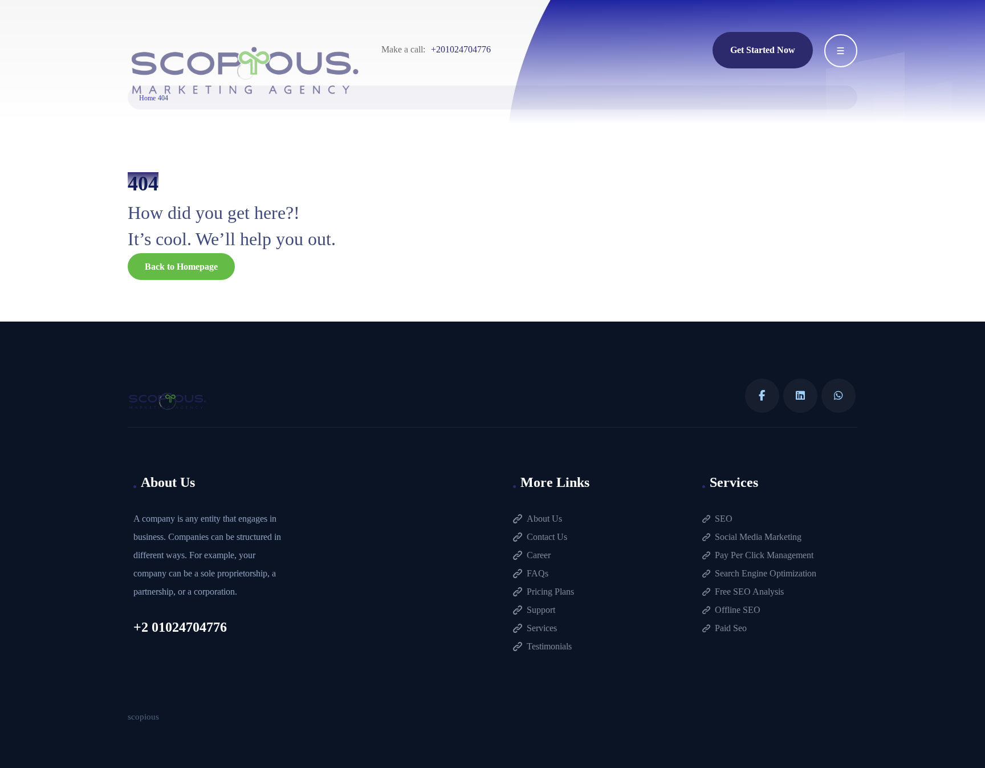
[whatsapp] (838, 396)
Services (542, 628)
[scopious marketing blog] (246, 71)
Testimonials (549, 646)
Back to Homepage (181, 266)
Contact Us (547, 537)
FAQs (537, 573)
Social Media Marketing (758, 537)
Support (541, 610)
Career (539, 555)
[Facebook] (762, 396)
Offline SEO (737, 610)
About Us (544, 518)
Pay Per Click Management (764, 555)
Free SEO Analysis (749, 591)
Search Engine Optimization (765, 573)
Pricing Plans (550, 591)
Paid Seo (731, 628)
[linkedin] (800, 396)
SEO (723, 518)
